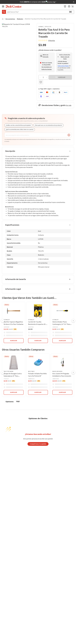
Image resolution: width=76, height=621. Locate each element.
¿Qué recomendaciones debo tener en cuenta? (20, 129)
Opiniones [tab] (10, 401)
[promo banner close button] (73, 1)
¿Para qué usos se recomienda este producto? (48, 125)
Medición (20, 19)
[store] (65, 6)
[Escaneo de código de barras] (70, 12)
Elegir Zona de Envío (65, 58)
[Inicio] (3, 19)
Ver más (68, 105)
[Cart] (73, 6)
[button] (2, 321)
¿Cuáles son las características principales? (18, 125)
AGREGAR (13, 341)
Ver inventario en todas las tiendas (46, 68)
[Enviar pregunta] (68, 135)
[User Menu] (69, 6)
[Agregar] (46, 77)
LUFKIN (40, 27)
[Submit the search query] (4, 12)
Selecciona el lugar (63, 66)
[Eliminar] (40, 77)
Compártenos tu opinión (38, 444)
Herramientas (10, 19)
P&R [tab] (18, 401)
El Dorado (45, 57)
